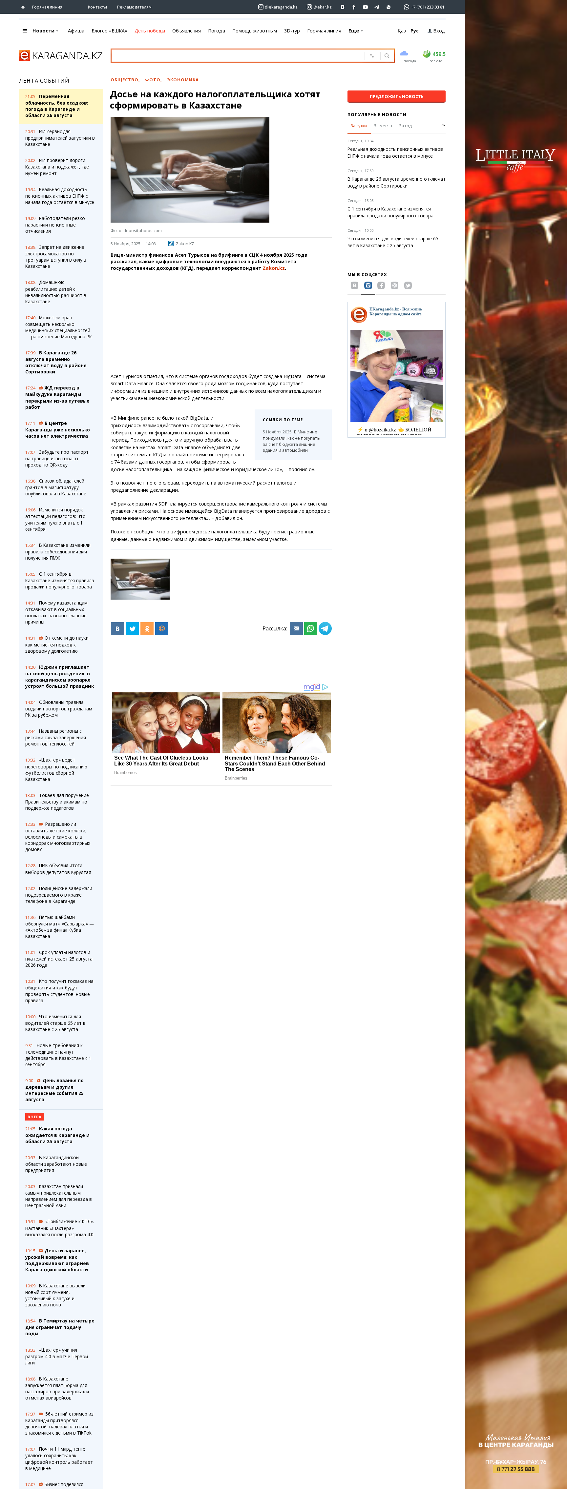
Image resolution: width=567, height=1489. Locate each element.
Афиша (76, 31)
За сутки (358, 126)
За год (405, 126)
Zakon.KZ (185, 244)
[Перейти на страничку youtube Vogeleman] (366, 7)
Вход (439, 31)
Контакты (97, 7)
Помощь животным (254, 31)
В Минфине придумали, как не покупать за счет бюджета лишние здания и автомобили (291, 441)
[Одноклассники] (147, 628)
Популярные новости (377, 114)
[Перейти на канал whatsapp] (389, 7)
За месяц (383, 126)
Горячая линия (47, 7)
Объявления (186, 31)
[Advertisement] (221, 322)
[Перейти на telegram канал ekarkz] (377, 7)
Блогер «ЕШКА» (109, 31)
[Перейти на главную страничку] (24, 7)
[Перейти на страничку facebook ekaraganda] (354, 7)
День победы (150, 31)
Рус (414, 31)
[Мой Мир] (161, 628)
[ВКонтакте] (117, 628)
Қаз (402, 31)
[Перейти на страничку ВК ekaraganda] (343, 7)
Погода (216, 31)
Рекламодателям (134, 7)
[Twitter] (132, 628)
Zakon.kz (273, 268)
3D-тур (292, 31)
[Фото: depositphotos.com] (140, 579)
